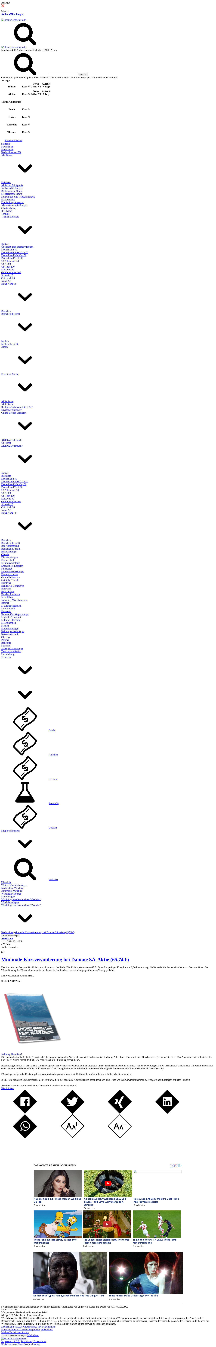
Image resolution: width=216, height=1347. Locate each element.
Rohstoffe (6, 642)
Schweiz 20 (7, 275)
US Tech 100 (8, 266)
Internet (5, 603)
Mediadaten (33, 1335)
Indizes (4, 244)
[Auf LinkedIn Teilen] (167, 1112)
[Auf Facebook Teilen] (25, 1112)
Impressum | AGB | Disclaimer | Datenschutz (23, 1341)
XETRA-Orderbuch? (12, 445)
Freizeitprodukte (9, 574)
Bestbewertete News (11, 191)
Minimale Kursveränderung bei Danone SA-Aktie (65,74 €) (65, 959)
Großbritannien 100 (11, 272)
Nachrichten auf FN (11, 152)
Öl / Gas (5, 637)
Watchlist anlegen (10, 902)
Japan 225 (6, 281)
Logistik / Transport (11, 617)
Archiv (4, 347)
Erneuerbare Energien (12, 565)
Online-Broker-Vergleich (13, 412)
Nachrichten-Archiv (19, 1332)
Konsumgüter (8, 608)
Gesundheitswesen (10, 577)
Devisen (53, 827)
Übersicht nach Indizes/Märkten (17, 246)
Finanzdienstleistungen (12, 571)
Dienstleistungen (9, 557)
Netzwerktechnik (9, 634)
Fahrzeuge (6, 568)
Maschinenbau (8, 622)
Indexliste (6, 475)
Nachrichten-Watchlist (12, 888)
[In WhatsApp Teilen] (25, 1137)
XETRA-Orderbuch (11, 440)
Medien (5, 341)
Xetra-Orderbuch (25, 1326)
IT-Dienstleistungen (11, 605)
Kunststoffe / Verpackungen (15, 614)
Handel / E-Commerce (12, 585)
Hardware (6, 588)
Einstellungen (8, 896)
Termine (5, 213)
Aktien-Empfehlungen (32, 1329)
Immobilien (7, 597)
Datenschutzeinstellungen (14, 1335)
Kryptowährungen (10, 830)
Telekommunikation (11, 651)
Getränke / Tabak (10, 580)
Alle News (6, 155)
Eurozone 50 (7, 269)
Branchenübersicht (10, 314)
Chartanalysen (8, 208)
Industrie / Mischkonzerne (14, 600)
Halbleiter (6, 583)
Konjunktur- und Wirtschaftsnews (18, 196)
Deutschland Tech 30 (11, 258)
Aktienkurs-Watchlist (11, 890)
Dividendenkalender (11, 410)
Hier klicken (7, 1088)
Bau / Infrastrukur (10, 545)
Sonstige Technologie (12, 648)
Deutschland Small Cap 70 (14, 252)
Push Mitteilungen (11, 935)
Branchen (6, 311)
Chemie (5, 554)
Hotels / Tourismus (10, 594)
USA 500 (6, 263)
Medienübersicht (9, 344)
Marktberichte (8, 199)
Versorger (6, 657)
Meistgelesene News (11, 193)
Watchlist (53, 879)
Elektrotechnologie (10, 563)
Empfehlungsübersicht (12, 202)
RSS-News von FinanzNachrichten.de (20, 1344)
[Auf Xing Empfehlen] (120, 1112)
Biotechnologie (8, 551)
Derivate (53, 779)
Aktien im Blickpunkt (12, 185)
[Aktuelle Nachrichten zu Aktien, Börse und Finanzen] (13, 20)
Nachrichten (7, 146)
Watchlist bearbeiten (11, 893)
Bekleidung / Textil (10, 548)
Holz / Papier (7, 591)
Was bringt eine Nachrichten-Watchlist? (21, 899)
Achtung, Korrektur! (11, 1054)
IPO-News (6, 211)
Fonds (52, 730)
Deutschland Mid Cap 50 (13, 255)
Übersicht (6, 443)
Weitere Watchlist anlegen (14, 885)
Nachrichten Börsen (11, 1329)
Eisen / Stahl (7, 560)
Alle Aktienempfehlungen (14, 205)
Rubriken (6, 182)
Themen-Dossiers (10, 216)
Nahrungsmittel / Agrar (12, 631)
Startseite (5, 143)
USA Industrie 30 (10, 261)
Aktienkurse (7, 401)
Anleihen (53, 754)
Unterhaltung (7, 654)
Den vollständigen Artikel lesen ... (18, 975)
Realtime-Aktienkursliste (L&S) (17, 407)
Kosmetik (6, 611)
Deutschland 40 (9, 249)
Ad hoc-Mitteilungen (12, 14)
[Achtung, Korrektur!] (31, 1051)
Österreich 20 (8, 278)
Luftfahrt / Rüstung (10, 620)
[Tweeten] (72, 1112)
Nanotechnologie (9, 628)
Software (5, 645)
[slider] (6, 949)
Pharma (5, 640)
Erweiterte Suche (13, 140)
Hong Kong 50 (8, 283)
